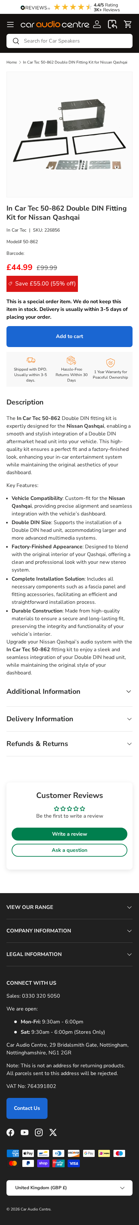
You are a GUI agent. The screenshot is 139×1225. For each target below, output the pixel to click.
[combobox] (69, 41)
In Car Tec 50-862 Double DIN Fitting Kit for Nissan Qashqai (75, 62)
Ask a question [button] (69, 850)
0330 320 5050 (41, 996)
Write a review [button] (69, 834)
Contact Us (27, 1108)
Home (11, 62)
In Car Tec (16, 230)
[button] (112, 24)
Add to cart (69, 336)
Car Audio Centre (35, 1209)
